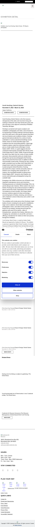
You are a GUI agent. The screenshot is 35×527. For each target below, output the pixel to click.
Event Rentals (4, 505)
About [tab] (29, 234)
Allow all (17, 285)
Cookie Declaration (5, 512)
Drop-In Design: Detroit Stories (23, 308)
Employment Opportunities (7, 501)
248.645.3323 (5, 443)
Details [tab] (18, 234)
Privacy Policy (4, 510)
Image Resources (5, 507)
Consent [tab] (6, 234)
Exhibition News (23, 112)
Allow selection (17, 290)
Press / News (4, 503)
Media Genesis (18, 525)
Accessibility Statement (7, 514)
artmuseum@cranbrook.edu (9, 445)
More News (7, 417)
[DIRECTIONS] (4, 486)
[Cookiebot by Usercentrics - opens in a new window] (26, 230)
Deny (17, 295)
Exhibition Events (9, 112)
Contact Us (3, 499)
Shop (17, 1)
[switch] (30, 267)
